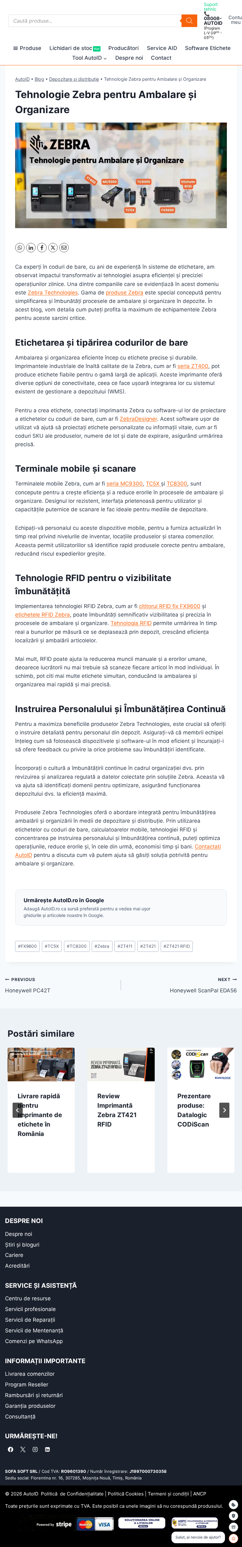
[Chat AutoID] (233, 1538)
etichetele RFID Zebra (42, 615)
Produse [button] (30, 48)
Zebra (102, 946)
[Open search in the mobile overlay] (102, 20)
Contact (161, 58)
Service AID (162, 48)
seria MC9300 (125, 483)
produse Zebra (124, 292)
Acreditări (17, 1266)
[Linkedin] (47, 1449)
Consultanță (20, 1416)
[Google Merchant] (233, 1527)
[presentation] (41, 1064)
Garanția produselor (30, 1406)
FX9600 (27, 946)
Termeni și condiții (168, 1494)
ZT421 (148, 946)
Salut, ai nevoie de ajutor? (198, 1537)
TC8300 (177, 483)
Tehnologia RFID (131, 623)
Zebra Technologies (53, 292)
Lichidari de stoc (74, 48)
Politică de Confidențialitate (72, 1494)
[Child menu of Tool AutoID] (89, 58)
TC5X (153, 483)
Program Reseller (26, 1384)
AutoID (22, 79)
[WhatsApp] (20, 247)
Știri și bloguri (22, 1245)
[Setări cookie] (233, 1504)
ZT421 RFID (177, 946)
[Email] (64, 247)
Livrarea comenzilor (30, 1374)
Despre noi (129, 58)
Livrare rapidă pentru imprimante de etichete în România (40, 1115)
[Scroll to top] (9, 1531)
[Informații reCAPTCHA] (233, 1516)
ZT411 (125, 946)
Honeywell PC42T (27, 985)
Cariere (14, 1255)
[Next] (224, 1110)
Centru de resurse (28, 1298)
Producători (123, 48)
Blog (39, 79)
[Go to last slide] (18, 1110)
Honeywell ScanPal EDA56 (203, 985)
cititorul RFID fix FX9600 (169, 606)
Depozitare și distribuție (74, 79)
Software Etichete (208, 48)
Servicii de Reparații (30, 1320)
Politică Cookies (126, 1494)
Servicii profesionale (30, 1309)
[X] (53, 247)
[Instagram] (35, 1449)
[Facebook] (42, 247)
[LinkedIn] (31, 247)
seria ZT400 (192, 366)
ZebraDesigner (138, 419)
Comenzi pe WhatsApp (34, 1341)
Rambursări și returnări (34, 1395)
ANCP (199, 1494)
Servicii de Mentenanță (34, 1330)
